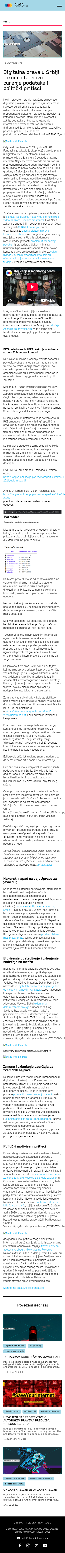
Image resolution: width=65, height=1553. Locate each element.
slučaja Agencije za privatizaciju (31, 327)
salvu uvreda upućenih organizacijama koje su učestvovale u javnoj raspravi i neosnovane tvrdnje (30, 257)
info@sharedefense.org (35, 1538)
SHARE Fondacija (28, 227)
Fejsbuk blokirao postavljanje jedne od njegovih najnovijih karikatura (31, 988)
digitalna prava (12, 1411)
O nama (18, 1523)
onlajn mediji (35, 1346)
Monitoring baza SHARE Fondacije (23, 1287)
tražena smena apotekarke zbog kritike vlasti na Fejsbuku (31, 1247)
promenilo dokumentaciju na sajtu (33, 1094)
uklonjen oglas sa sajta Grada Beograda (28, 1118)
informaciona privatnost (41, 1478)
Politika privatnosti (38, 1523)
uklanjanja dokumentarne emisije (25, 1005)
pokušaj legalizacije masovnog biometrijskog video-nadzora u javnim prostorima (31, 218)
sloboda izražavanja (14, 1351)
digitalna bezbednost (15, 1346)
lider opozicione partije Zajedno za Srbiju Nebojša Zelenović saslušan (32, 1176)
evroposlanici (18, 234)
